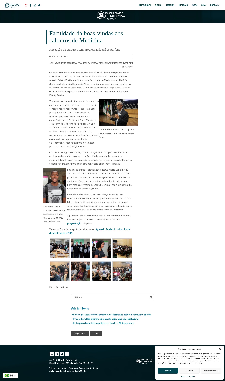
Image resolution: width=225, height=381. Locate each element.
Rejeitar (189, 370)
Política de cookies (188, 376)
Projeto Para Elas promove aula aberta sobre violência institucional (106, 318)
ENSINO (158, 5)
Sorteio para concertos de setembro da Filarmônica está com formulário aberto (112, 314)
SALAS (203, 5)
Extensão (183, 5)
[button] (219, 348)
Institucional (145, 5)
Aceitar (168, 370)
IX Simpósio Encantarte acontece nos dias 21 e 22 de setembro (103, 323)
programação (74, 223)
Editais (194, 5)
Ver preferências (211, 370)
